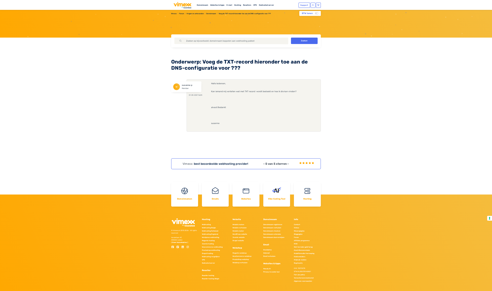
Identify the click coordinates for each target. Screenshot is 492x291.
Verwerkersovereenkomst (304, 278)
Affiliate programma (302, 240)
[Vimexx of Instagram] (188, 247)
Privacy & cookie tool (271, 272)
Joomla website (239, 237)
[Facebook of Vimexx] (173, 247)
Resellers (247, 5)
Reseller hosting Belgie (210, 279)
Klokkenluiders (299, 257)
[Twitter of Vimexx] (178, 247)
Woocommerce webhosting (212, 247)
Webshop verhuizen (240, 263)
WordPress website (240, 234)
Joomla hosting (208, 244)
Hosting (237, 5)
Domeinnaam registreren (272, 224)
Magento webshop (240, 253)
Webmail (266, 253)
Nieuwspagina (299, 231)
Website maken (238, 224)
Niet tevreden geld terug (303, 247)
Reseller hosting (208, 275)
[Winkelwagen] (318, 5)
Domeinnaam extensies (272, 234)
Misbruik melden (300, 260)
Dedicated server (266, 5)
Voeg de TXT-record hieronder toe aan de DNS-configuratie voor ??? (245, 13)
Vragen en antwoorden (195, 13)
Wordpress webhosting (210, 237)
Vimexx (174, 13)
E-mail (229, 5)
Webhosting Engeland (210, 234)
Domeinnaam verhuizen (272, 228)
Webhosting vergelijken (211, 257)
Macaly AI (267, 269)
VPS (255, 5)
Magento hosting (208, 240)
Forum (181, 13)
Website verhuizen (240, 228)
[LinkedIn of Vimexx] (183, 247)
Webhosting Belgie (209, 228)
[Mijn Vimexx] (313, 5)
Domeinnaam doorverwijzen (273, 237)
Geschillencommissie (302, 250)
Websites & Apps (217, 5)
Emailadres (267, 250)
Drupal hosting (207, 253)
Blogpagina (298, 234)
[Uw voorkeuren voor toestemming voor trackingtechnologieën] (489, 218)
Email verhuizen (269, 256)
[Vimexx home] (181, 4)
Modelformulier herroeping (304, 253)
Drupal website (238, 240)
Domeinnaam (202, 5)
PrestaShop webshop (241, 259)
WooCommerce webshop (242, 256)
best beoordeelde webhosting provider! (221, 164)
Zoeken (304, 41)
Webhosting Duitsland (210, 231)
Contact (297, 224)
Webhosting (206, 224)
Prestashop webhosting (211, 250)
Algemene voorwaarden (303, 281)
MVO (295, 244)
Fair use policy (299, 275)
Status (296, 228)
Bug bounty (298, 263)
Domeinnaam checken (271, 231)
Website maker (238, 231)
